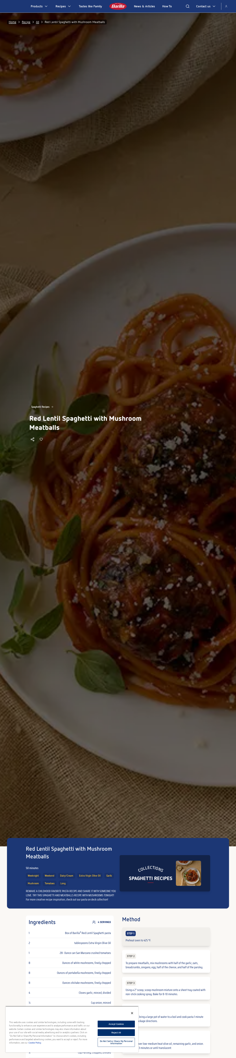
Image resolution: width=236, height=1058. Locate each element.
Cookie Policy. (34, 1042)
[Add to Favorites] (41, 439)
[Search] (187, 6)
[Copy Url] (32, 439)
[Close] (132, 1013)
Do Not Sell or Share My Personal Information (116, 1042)
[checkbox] (166, 936)
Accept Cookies (116, 1024)
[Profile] (226, 6)
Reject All (116, 1032)
